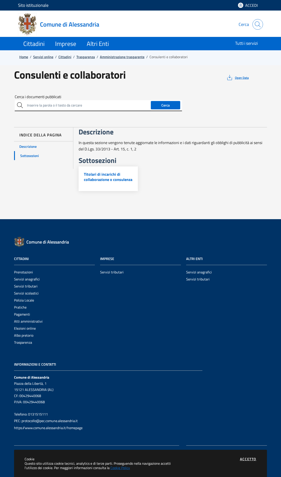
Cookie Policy (120, 467)
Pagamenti (22, 314)
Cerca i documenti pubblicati (38, 97)
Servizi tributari (26, 286)
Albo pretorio (23, 335)
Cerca (165, 105)
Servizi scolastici (26, 293)
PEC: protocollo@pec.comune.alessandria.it (46, 420)
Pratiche (20, 307)
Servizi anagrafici (27, 279)
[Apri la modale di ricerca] (257, 24)
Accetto (248, 459)
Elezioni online (25, 328)
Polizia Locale (24, 300)
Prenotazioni (23, 272)
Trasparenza (23, 342)
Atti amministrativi (28, 321)
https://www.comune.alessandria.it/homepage (48, 427)
